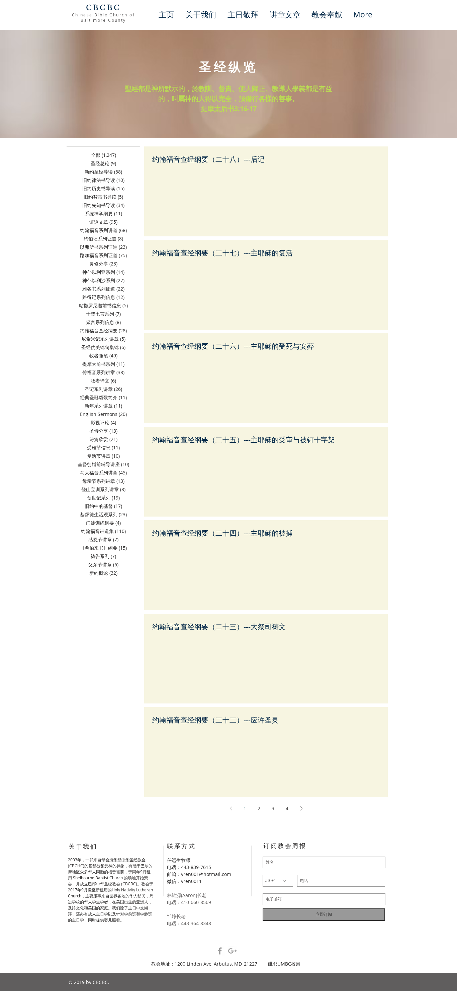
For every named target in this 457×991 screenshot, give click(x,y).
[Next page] (301, 808)
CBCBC (103, 7)
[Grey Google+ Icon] (232, 951)
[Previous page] (231, 808)
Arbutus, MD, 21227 (241, 964)
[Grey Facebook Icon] (219, 951)
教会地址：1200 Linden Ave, (182, 964)
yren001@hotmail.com (206, 874)
